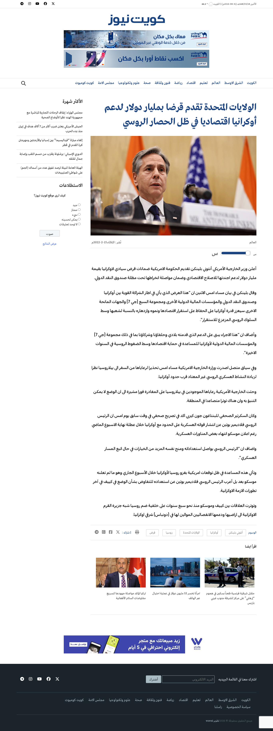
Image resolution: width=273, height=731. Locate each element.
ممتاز (74, 210)
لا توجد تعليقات (68, 224)
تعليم (204, 83)
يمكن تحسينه (69, 220)
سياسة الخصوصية (238, 707)
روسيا (169, 533)
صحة (147, 83)
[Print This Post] (137, 533)
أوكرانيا (214, 533)
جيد (75, 205)
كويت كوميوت (84, 83)
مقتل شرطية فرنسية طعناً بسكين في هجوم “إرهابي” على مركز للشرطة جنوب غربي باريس (230, 598)
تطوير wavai (212, 721)
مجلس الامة (106, 83)
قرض (152, 533)
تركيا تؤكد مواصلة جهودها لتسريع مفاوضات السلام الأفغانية (126, 595)
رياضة (178, 83)
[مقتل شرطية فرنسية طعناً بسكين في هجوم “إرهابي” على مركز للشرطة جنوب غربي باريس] (229, 587)
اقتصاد (191, 83)
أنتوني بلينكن (236, 533)
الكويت (251, 83)
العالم (216, 83)
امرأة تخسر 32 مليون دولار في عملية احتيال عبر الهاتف (176, 595)
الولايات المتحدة (191, 533)
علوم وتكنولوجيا (128, 83)
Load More (173, 621)
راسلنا (218, 707)
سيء (74, 215)
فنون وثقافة (162, 83)
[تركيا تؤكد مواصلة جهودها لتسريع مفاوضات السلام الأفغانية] (121, 587)
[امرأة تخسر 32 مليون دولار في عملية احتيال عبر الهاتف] (175, 587)
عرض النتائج (50, 244)
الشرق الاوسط (233, 83)
